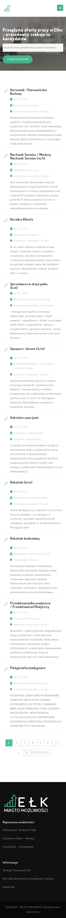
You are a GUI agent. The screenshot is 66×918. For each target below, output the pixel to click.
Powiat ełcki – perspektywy (18, 846)
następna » (40, 752)
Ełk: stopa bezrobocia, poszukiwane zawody (28, 878)
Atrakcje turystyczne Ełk (16, 870)
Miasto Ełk (8, 887)
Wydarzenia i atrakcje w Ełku (19, 830)
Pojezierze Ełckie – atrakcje (18, 838)
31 (26, 752)
